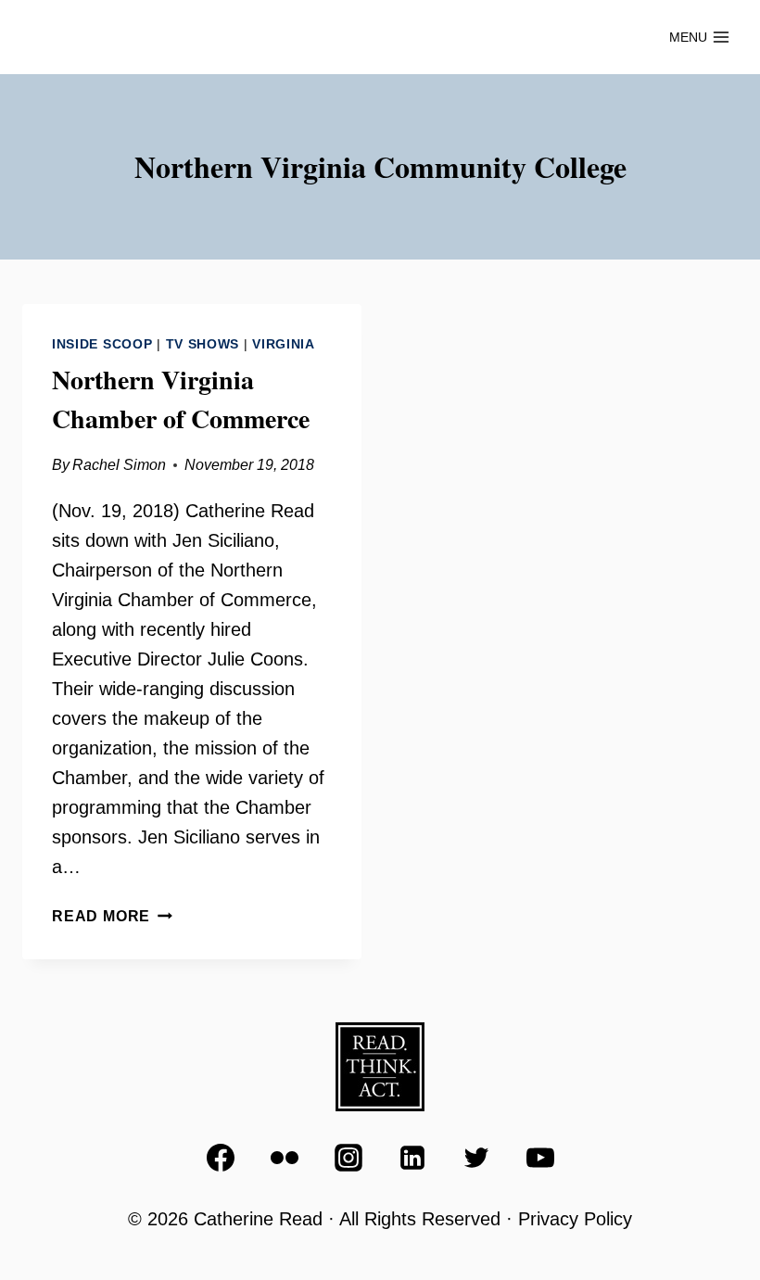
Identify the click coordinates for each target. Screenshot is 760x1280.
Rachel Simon (119, 465)
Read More (112, 916)
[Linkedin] (412, 1157)
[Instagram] (348, 1157)
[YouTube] (540, 1157)
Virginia (283, 343)
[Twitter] (476, 1157)
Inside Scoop (102, 343)
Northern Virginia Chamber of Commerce (181, 399)
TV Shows (203, 343)
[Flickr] (284, 1157)
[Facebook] (220, 1157)
